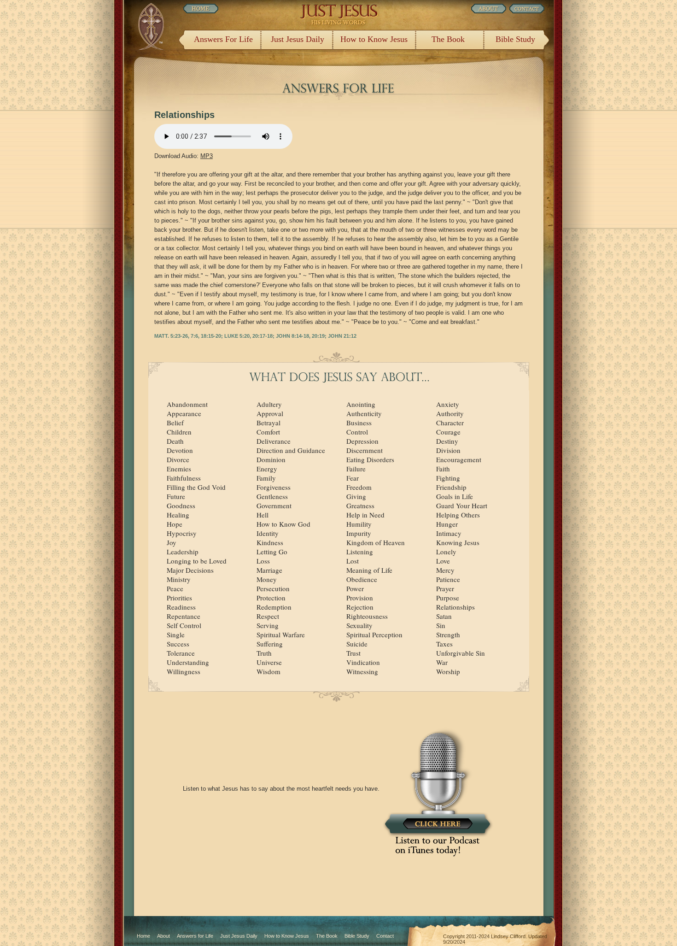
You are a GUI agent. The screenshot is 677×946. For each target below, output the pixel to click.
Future (176, 496)
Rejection (360, 606)
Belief (175, 422)
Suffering (270, 643)
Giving (356, 496)
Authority (450, 413)
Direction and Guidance (291, 450)
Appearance (184, 413)
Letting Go (272, 551)
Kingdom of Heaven (375, 542)
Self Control (184, 625)
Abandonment (187, 404)
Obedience (361, 579)
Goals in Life (454, 496)
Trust (353, 653)
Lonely (446, 551)
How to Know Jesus (374, 39)
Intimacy (448, 533)
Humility (359, 524)
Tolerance (181, 653)
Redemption (274, 606)
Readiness (181, 606)
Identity (268, 533)
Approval (270, 413)
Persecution (273, 588)
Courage (448, 431)
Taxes (444, 643)
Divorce (178, 459)
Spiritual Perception (374, 634)
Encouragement (458, 459)
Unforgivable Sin (460, 653)
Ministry (179, 579)
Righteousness (367, 616)
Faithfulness (184, 477)
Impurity (358, 533)
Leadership (182, 551)
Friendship (451, 487)
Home (143, 936)
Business (359, 422)
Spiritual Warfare (281, 634)
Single (176, 634)
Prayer (445, 588)
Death (175, 441)
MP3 (206, 156)
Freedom (359, 487)
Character (450, 422)
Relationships (455, 606)
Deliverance (274, 441)
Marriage (269, 570)
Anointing (360, 404)
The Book (448, 39)
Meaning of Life (369, 570)
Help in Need (365, 514)
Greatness (360, 505)
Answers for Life (195, 936)
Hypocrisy (182, 533)
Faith (443, 468)
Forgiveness (274, 487)
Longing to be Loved (197, 560)
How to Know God (283, 524)
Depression (362, 441)
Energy (267, 468)
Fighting (448, 477)
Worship (448, 671)
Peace (175, 588)
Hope (174, 524)
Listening (359, 551)
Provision (359, 597)
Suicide (357, 643)
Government (274, 505)
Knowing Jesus (457, 542)
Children (179, 431)
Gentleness (272, 496)
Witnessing (362, 671)
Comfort (268, 431)
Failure (356, 468)
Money (267, 579)
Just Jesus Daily (297, 39)
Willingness (183, 671)
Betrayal (268, 422)
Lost (352, 560)
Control (357, 431)
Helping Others (458, 514)
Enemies (179, 468)
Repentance (183, 616)
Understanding (188, 662)
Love (443, 560)
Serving (268, 625)
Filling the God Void (196, 487)
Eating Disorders (370, 459)
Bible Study (515, 39)
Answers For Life (223, 39)
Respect (268, 616)
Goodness (181, 505)
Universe (269, 662)
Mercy (445, 570)
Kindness (270, 542)
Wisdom (268, 671)
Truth (264, 653)
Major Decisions (190, 570)
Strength (448, 634)
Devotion (180, 450)
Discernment (364, 450)
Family (266, 477)
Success (178, 643)
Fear (352, 477)
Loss (263, 560)
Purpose (447, 597)
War (442, 662)
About (163, 936)
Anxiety (447, 404)
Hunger (447, 524)
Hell (262, 514)
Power (355, 588)
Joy (171, 542)
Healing (178, 514)
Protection (271, 597)
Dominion (271, 459)
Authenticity (364, 413)
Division (448, 450)
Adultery (269, 404)
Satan (444, 616)
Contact (385, 936)
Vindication (363, 662)
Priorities (179, 597)
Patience (448, 579)
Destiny (447, 441)
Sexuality (359, 625)
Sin (440, 625)
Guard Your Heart (461, 505)
